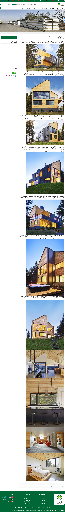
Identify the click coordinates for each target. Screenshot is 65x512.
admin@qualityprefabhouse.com (21, 4)
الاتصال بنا (22, 8)
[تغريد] (13, 76)
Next (16, 53)
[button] (1, 21)
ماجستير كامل (54, 510)
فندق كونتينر (43, 501)
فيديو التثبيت (43, 503)
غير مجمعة (28, 497)
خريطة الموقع (62, 510)
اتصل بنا (43, 498)
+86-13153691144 (33, 4)
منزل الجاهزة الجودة (26, 501)
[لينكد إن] (11, 76)
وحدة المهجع (27, 503)
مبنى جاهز (28, 500)
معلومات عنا (42, 497)
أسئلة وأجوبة (27, 507)
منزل (62, 8)
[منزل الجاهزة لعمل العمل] (32, 20)
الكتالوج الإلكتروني (37, 8)
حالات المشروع (45, 8)
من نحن (57, 8)
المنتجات (52, 8)
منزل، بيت (62, 32)
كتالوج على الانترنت (18, 507)
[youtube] (9, 76)
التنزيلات (38, 507)
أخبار (17, 8)
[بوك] (15, 76)
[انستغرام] (7, 76)
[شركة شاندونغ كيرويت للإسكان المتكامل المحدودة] (59, 499)
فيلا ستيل (43, 500)
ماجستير (58, 510)
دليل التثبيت (29, 8)
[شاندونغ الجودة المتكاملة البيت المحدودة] (61, 4)
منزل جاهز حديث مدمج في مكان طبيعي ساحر (55, 486)
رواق (43, 507)
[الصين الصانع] (9, 39)
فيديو (33, 507)
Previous (1, 53)
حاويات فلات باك (27, 498)
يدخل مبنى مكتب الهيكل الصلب (56, 483)
